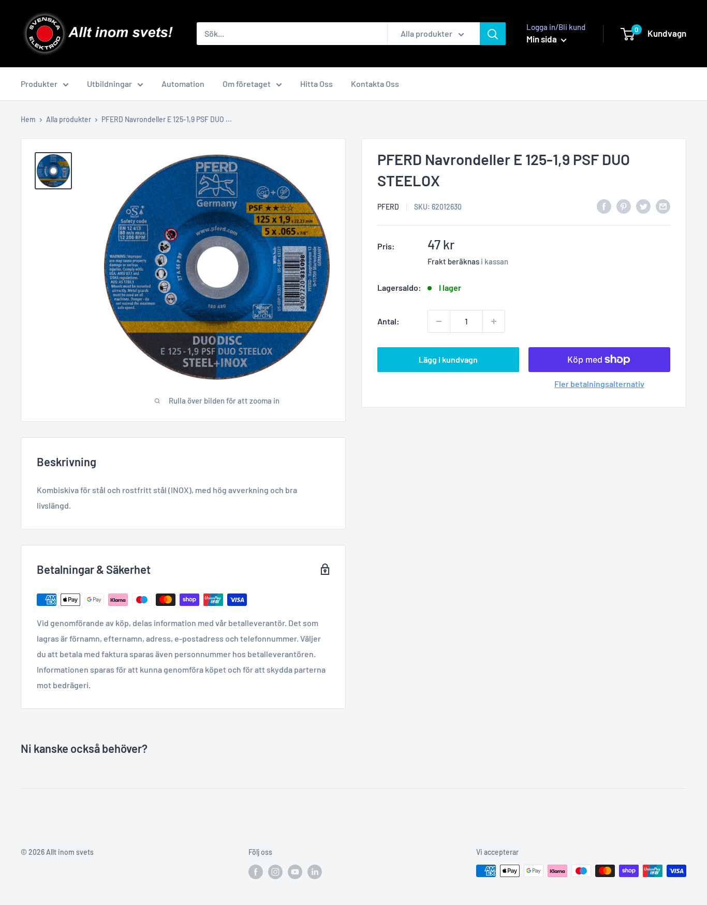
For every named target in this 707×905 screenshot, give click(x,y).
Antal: (388, 321)
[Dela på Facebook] (604, 206)
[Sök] (493, 33)
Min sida (542, 39)
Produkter (39, 83)
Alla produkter (68, 119)
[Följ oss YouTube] (295, 872)
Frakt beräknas (453, 261)
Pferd (388, 206)
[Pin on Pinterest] (623, 206)
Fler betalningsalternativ (599, 384)
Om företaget (247, 83)
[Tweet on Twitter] (643, 206)
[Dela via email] (663, 206)
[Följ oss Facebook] (255, 872)
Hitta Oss (316, 83)
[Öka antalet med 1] (494, 321)
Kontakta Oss (375, 83)
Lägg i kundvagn (448, 359)
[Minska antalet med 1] (439, 321)
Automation (182, 83)
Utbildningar (109, 83)
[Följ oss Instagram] (275, 872)
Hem (28, 119)
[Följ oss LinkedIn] (314, 872)
